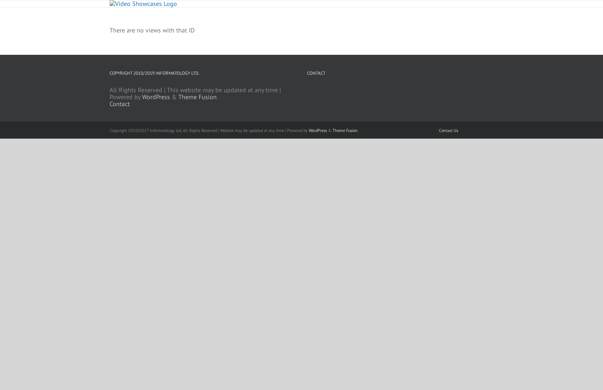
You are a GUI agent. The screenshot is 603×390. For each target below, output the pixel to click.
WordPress (156, 97)
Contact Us (448, 130)
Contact (120, 104)
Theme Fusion (197, 97)
